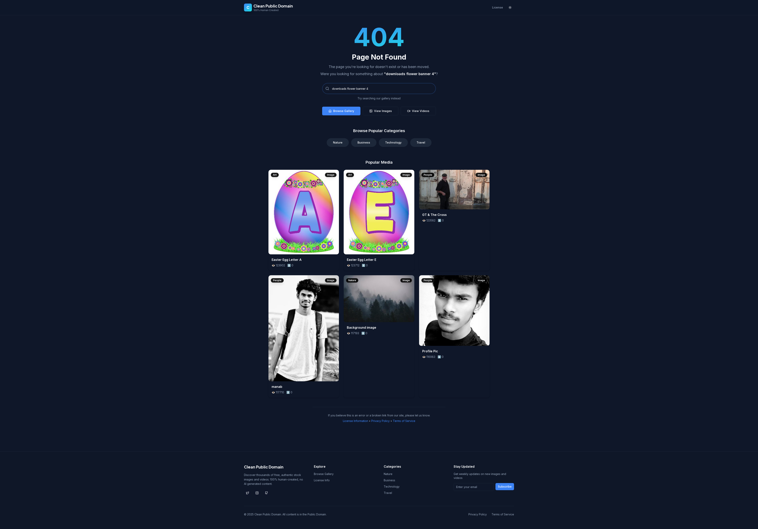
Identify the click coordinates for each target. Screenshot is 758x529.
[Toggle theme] (510, 7)
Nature (337, 142)
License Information (355, 421)
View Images (383, 111)
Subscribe (505, 486)
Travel (421, 142)
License (497, 7)
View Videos (420, 111)
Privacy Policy (380, 421)
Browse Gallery (343, 111)
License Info (322, 480)
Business (363, 142)
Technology (393, 142)
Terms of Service (404, 421)
